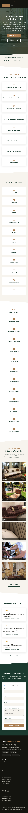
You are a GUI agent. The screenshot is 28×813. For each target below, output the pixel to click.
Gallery (3, 763)
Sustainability (4, 765)
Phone (5, 696)
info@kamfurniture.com (6, 796)
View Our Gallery (14, 40)
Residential (15, 685)
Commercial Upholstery (7, 777)
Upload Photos (7, 718)
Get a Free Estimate (14, 35)
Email (5, 702)
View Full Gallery (14, 584)
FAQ (2, 770)
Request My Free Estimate (14, 725)
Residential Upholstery (6, 779)
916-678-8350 (5, 794)
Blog (3, 768)
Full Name (6, 688)
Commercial (8, 685)
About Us (3, 761)
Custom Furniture (5, 783)
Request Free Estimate (6, 800)
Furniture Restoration (6, 781)
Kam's (10, 2)
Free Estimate (6, 5)
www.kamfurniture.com (6, 798)
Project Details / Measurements (11, 708)
